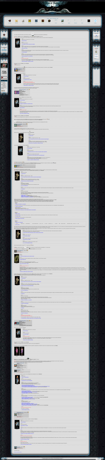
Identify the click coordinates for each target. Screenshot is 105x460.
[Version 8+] (2, 62)
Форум (51, 18)
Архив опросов (5, 50)
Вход (57, 18)
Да (4, 48)
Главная (48, 18)
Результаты (2, 50)
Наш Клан (4, 36)
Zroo (5, 83)
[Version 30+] (5, 62)
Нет (4, 49)
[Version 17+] (6, 62)
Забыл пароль (95, 59)
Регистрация (54, 18)
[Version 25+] (3, 62)
